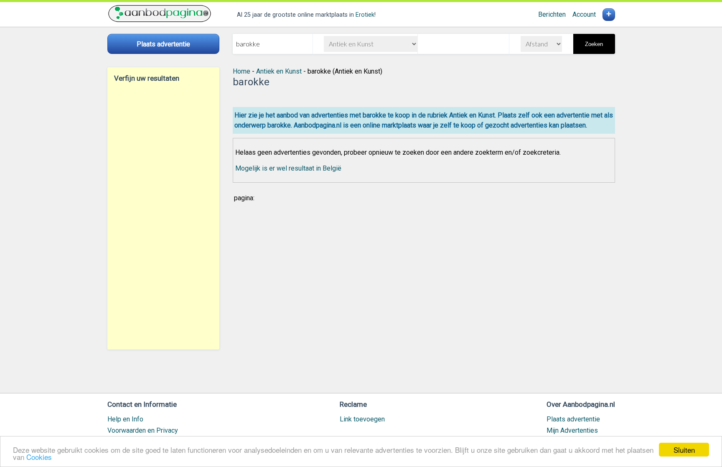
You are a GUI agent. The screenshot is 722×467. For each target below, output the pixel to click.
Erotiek (365, 14)
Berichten (552, 14)
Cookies (39, 457)
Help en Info (125, 419)
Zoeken (594, 44)
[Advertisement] (163, 215)
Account (584, 14)
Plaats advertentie (573, 419)
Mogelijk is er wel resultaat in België (288, 168)
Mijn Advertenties (572, 430)
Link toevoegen (362, 419)
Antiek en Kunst (279, 71)
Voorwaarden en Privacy (142, 430)
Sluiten (684, 449)
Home (241, 71)
